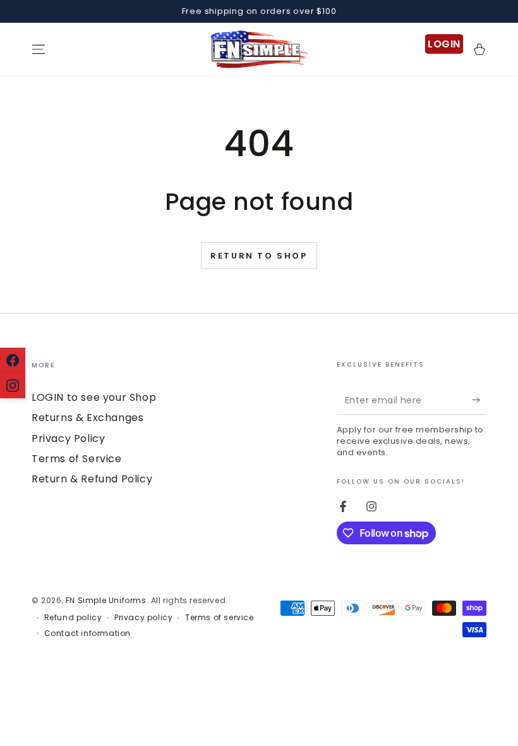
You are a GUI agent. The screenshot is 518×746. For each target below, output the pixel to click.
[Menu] (38, 49)
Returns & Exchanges (87, 417)
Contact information (87, 633)
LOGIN (444, 44)
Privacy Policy (68, 438)
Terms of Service (77, 458)
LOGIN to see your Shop (94, 397)
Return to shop (258, 256)
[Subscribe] (479, 400)
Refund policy (73, 618)
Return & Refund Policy (92, 479)
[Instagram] (12, 385)
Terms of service (219, 618)
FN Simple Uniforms (106, 600)
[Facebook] (12, 360)
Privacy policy (143, 618)
